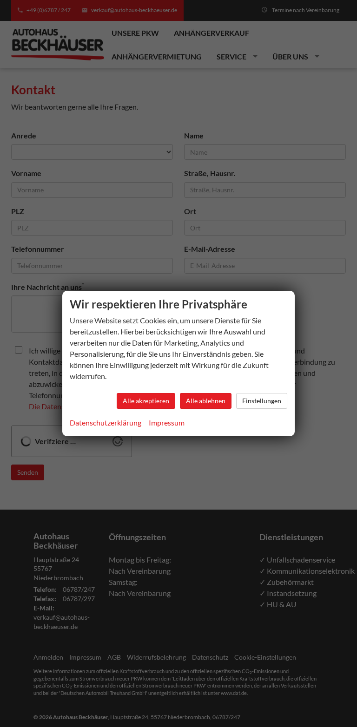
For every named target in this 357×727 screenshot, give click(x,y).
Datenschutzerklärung (105, 422)
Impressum (167, 422)
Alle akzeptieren (146, 401)
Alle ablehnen (205, 401)
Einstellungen (261, 401)
